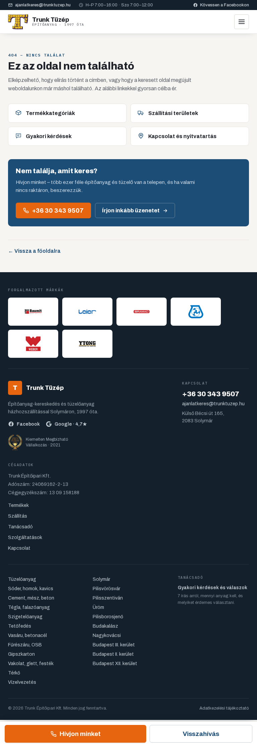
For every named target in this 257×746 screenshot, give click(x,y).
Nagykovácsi (107, 635)
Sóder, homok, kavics (30, 588)
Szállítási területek (173, 113)
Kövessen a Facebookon (224, 5)
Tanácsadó (20, 526)
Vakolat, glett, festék (31, 663)
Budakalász (105, 626)
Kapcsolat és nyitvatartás (182, 136)
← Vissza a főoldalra (34, 251)
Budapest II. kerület (113, 654)
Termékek (18, 505)
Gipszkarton (21, 654)
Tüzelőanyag (22, 579)
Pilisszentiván (108, 598)
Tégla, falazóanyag (29, 607)
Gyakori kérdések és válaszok (212, 587)
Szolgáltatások (25, 537)
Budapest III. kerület (114, 644)
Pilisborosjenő (108, 616)
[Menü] (241, 21)
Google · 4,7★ (71, 424)
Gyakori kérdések (49, 136)
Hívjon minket (80, 733)
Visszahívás (201, 733)
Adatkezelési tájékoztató (224, 708)
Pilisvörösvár (106, 588)
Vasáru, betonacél (27, 635)
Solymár (101, 579)
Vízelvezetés (22, 682)
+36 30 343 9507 (58, 210)
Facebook (28, 424)
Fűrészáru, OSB (25, 644)
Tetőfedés (19, 626)
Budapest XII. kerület (115, 663)
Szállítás (17, 516)
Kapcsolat (19, 548)
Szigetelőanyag (25, 616)
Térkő (14, 672)
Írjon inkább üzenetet (131, 210)
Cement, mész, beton (31, 598)
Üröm (98, 607)
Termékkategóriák (50, 113)
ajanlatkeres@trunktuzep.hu (43, 5)
